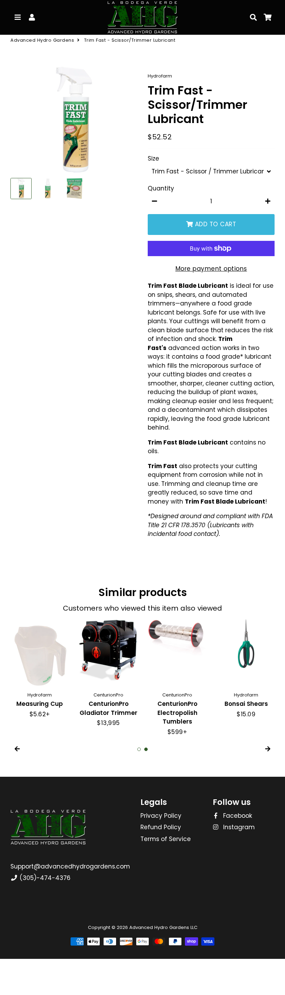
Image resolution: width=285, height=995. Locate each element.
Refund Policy (160, 827)
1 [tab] (139, 749)
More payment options (211, 268)
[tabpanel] (177, 678)
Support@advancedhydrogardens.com (70, 866)
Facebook (236, 816)
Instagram (238, 827)
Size (153, 158)
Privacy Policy (160, 816)
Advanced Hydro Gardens (42, 40)
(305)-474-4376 (44, 878)
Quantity (161, 188)
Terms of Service (165, 839)
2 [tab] (146, 749)
